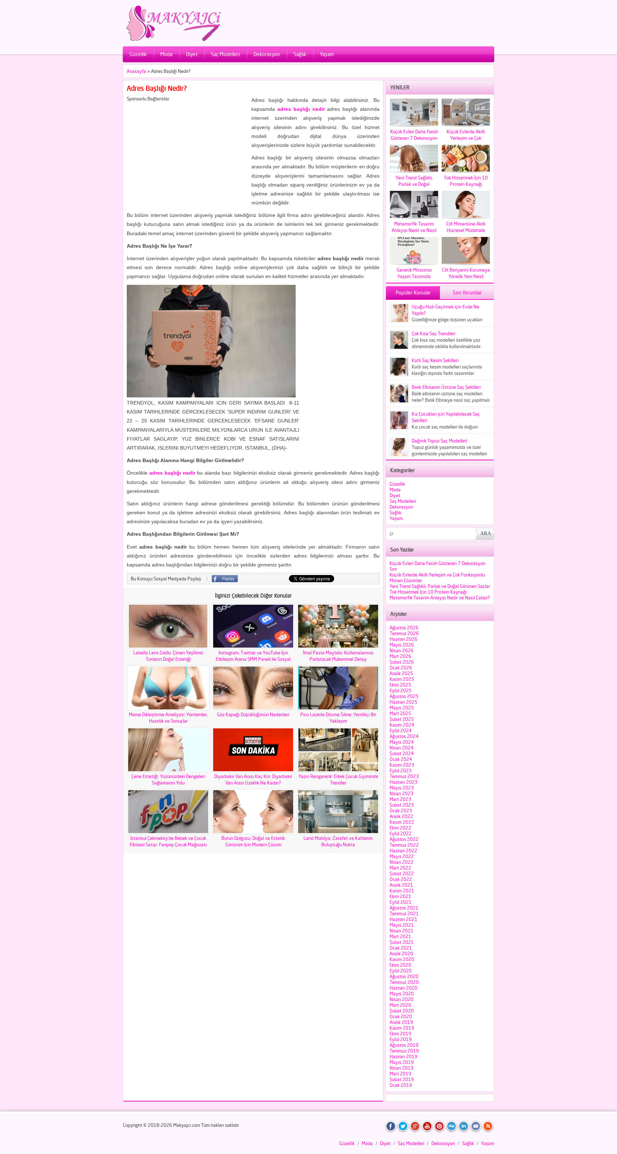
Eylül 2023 (401, 770)
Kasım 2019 (402, 1028)
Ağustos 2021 (404, 908)
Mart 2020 (400, 1005)
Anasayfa (136, 71)
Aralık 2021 (401, 885)
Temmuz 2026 (404, 633)
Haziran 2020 (403, 988)
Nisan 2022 (401, 862)
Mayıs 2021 (402, 925)
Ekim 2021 (400, 896)
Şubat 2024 (402, 753)
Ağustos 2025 (404, 696)
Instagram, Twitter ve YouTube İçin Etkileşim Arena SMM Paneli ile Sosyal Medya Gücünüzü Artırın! (253, 659)
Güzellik (138, 54)
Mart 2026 (400, 656)
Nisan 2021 (401, 930)
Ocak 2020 (401, 1016)
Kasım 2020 (402, 959)
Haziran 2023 (403, 782)
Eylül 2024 (401, 730)
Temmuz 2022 (404, 845)
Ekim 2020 (400, 965)
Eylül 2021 (401, 902)
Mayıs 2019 (402, 1062)
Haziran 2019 (403, 1056)
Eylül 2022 (401, 833)
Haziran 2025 (403, 702)
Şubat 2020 (402, 1011)
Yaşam (327, 54)
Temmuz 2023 (404, 776)
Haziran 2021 (403, 919)
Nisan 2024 (401, 748)
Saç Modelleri (225, 54)
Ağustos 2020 (404, 976)
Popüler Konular (413, 292)
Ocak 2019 (401, 1085)
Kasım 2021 (402, 890)
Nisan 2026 (401, 650)
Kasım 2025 (402, 679)
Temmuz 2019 (404, 1051)
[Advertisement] (187, 151)
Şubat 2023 (402, 805)
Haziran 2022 (403, 850)
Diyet (191, 54)
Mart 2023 (400, 799)
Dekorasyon (267, 54)
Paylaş (225, 578)
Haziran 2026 (403, 639)
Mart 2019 (400, 1073)
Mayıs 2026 (402, 645)
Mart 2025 (400, 713)
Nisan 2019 (401, 1068)
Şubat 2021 (402, 942)
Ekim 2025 (400, 685)
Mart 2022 (400, 868)
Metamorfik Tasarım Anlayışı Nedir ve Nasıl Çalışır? (440, 597)
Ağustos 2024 (404, 736)
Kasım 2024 (402, 725)
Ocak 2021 (401, 948)
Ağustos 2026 (404, 627)
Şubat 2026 (402, 662)
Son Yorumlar (467, 292)
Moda (166, 54)
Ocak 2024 (401, 759)
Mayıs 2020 (402, 993)
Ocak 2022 (401, 879)
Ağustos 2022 (404, 839)
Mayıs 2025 (402, 707)
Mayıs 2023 (402, 788)
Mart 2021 (400, 936)
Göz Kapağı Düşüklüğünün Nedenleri (253, 714)
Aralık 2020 (401, 953)
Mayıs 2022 (402, 856)
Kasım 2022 (402, 822)
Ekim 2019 (400, 1033)
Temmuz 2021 (404, 913)
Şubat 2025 (402, 719)
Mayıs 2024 (402, 742)
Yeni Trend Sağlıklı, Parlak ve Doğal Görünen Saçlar (440, 586)
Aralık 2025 (401, 673)
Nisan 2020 (401, 999)
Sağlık (300, 54)
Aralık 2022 (401, 816)
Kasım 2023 (402, 765)
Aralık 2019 (401, 1022)
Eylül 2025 (401, 690)
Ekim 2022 (400, 828)
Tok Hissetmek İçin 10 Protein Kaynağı (428, 592)
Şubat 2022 (402, 873)
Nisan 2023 (401, 793)
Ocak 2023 (401, 810)
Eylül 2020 (401, 971)
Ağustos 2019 (404, 1045)
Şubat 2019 (402, 1079)
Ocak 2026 (401, 667)
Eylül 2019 (401, 1039)
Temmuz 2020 (404, 982)
